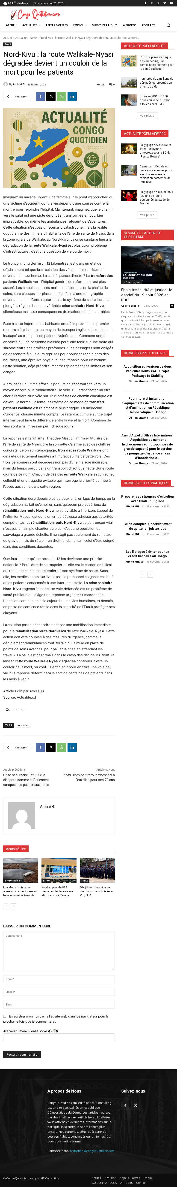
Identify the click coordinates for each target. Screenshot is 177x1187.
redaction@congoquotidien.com (92, 1151)
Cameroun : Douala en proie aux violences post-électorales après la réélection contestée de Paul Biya (155, 174)
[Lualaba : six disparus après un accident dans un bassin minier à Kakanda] (20, 870)
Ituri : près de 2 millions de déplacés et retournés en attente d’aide (156, 82)
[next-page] (13, 906)
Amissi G (19, 84)
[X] (158, 3)
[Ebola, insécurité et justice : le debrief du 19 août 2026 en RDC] (147, 265)
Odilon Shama (138, 381)
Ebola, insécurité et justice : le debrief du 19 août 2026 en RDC (146, 295)
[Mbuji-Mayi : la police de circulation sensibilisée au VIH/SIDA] (97, 870)
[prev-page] (6, 906)
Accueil (7, 38)
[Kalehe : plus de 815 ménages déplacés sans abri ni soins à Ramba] (58, 870)
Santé (33, 38)
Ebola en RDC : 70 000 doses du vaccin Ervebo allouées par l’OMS (155, 100)
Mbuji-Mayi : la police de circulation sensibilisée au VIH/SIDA (97, 891)
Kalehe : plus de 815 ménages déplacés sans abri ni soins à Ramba (57, 891)
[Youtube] (171, 3)
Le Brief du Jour (132, 282)
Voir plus (146, 116)
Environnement (13, 880)
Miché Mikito (134, 506)
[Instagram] (152, 3)
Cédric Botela (130, 305)
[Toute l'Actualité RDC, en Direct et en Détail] (34, 14)
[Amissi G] (6, 84)
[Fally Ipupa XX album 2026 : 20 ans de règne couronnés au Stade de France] (129, 195)
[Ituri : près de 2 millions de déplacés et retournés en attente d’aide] (129, 82)
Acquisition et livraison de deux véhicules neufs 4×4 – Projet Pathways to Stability (147, 371)
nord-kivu (23, 725)
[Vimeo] (164, 3)
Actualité (21, 38)
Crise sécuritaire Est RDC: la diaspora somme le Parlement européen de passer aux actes (26, 780)
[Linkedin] (72, 96)
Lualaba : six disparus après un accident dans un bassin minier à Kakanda (20, 891)
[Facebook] (145, 3)
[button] (168, 25)
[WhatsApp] (61, 96)
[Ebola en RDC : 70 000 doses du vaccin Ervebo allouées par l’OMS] (129, 100)
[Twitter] (136, 1106)
